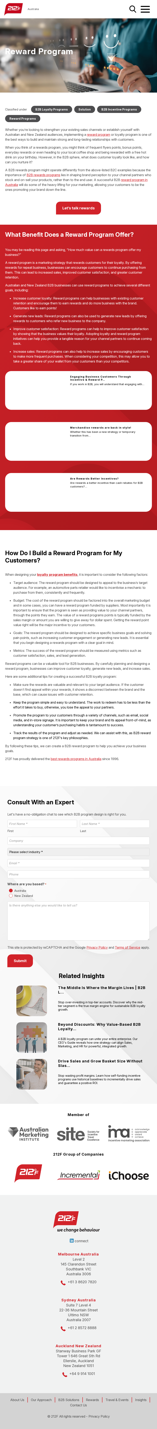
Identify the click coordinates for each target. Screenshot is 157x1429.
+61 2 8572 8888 (82, 1328)
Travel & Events (117, 1400)
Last (83, 831)
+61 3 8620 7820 (82, 1282)
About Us (17, 1400)
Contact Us (78, 1405)
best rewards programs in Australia (76, 759)
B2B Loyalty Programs (51, 109)
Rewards (92, 1400)
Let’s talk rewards (78, 208)
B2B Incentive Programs (119, 109)
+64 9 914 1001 (82, 1374)
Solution (84, 109)
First (10, 831)
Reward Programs (22, 118)
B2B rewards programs (43, 175)
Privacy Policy (97, 947)
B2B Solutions (68, 1400)
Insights (141, 1400)
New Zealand (23, 896)
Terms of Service (127, 947)
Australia (20, 891)
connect (81, 1241)
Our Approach (41, 1400)
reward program (98, 135)
